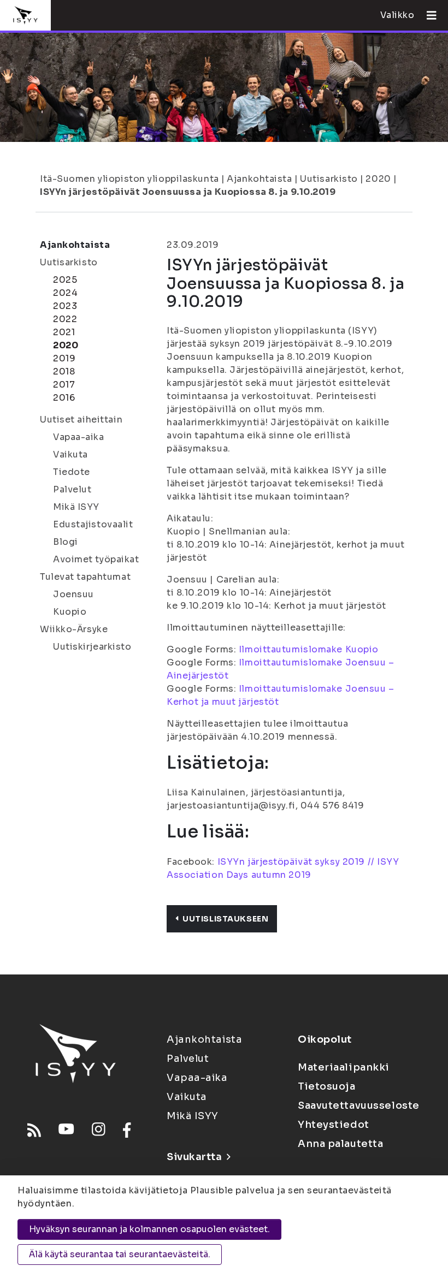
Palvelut (72, 489)
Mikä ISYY (76, 507)
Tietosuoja (327, 1086)
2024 (65, 293)
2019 (64, 358)
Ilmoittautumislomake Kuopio (309, 649)
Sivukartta (194, 1157)
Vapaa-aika (78, 437)
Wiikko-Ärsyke (74, 629)
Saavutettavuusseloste (359, 1105)
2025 (65, 280)
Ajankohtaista (259, 179)
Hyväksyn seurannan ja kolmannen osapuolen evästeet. (149, 1229)
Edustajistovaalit (93, 524)
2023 (65, 306)
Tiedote (71, 472)
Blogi (65, 542)
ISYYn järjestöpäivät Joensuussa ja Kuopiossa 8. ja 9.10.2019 (188, 192)
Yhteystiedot (333, 1125)
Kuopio (69, 611)
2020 (378, 179)
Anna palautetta (340, 1144)
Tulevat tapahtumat (85, 576)
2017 (64, 384)
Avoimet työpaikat (96, 559)
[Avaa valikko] (427, 15)
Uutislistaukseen (225, 919)
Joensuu (73, 594)
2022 (65, 319)
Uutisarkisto (329, 179)
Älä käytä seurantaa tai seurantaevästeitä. (119, 1254)
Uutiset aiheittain (81, 419)
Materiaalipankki (344, 1067)
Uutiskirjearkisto (92, 646)
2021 (64, 332)
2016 (64, 397)
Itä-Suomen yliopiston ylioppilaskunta (129, 179)
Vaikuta (70, 454)
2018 (64, 371)
